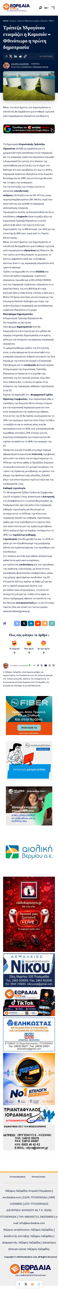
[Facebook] (38, 666)
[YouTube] (45, 666)
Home (5, 21)
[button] (40, 7)
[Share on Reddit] (20, 56)
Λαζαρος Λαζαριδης (20, 64)
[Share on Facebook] (19, 1284)
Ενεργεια (35, 64)
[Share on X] (11, 56)
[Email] (32, 1284)
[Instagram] (49, 666)
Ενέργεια (13, 21)
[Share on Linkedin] (15, 56)
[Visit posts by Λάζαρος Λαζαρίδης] (6, 65)
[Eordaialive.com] (16, 8)
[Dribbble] (53, 666)
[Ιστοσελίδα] (34, 666)
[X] (41, 666)
